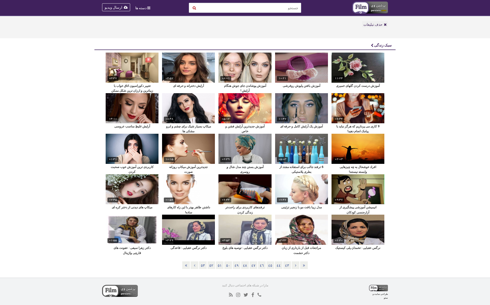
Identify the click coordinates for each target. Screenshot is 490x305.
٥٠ (228, 265)
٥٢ (211, 265)
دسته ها (140, 8)
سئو (386, 297)
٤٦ (262, 265)
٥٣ (203, 265)
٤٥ (270, 265)
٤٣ (287, 265)
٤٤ (279, 265)
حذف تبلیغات (373, 24)
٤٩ (237, 265)
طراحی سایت (381, 293)
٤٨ (245, 265)
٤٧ (253, 265)
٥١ (220, 265)
